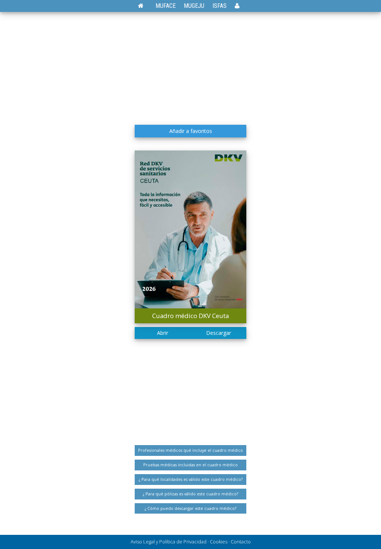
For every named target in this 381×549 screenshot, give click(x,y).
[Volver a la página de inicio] (144, 5)
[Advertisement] (190, 65)
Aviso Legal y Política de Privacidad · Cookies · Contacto (191, 541)
